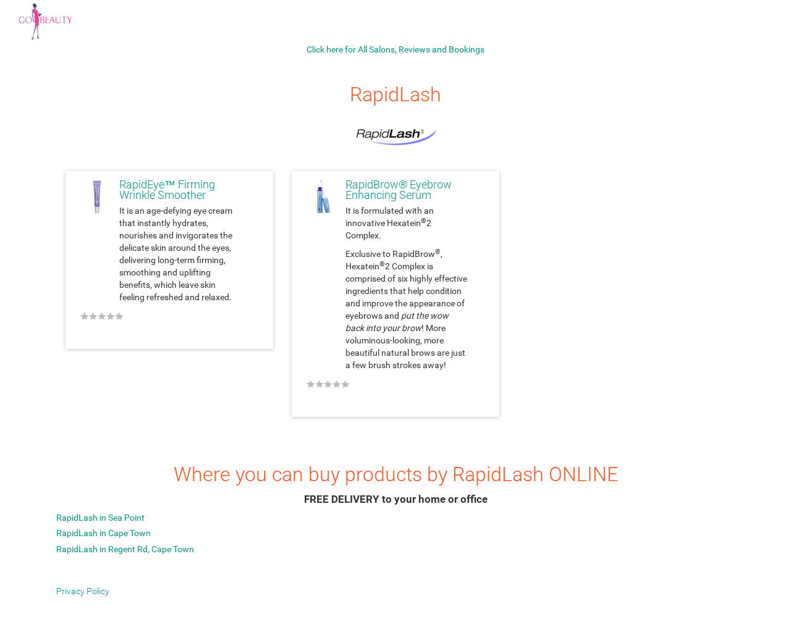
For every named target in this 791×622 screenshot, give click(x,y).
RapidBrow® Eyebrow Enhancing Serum (398, 190)
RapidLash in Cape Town (103, 533)
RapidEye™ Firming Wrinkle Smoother (167, 190)
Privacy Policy (82, 591)
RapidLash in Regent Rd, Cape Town (125, 549)
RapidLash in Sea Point (100, 518)
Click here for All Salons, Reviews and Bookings (395, 49)
